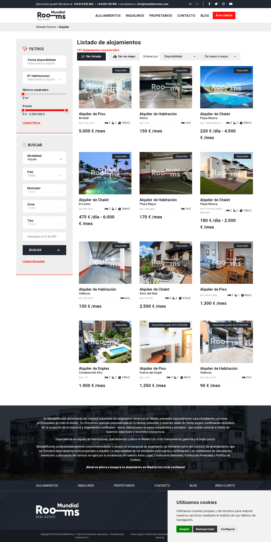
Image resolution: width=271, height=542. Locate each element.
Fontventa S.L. (82, 537)
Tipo (30, 220)
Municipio (34, 188)
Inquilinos (135, 15)
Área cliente (224, 15)
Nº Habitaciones (38, 76)
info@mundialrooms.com (152, 4)
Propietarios (160, 15)
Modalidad (34, 156)
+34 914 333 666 (83, 4)
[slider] (23, 94)
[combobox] (44, 157)
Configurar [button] (228, 529)
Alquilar (64, 27)
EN (197, 4)
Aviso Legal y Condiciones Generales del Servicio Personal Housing (160, 536)
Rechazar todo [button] (205, 529)
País (30, 172)
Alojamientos (108, 15)
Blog (205, 15)
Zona (30, 204)
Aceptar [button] (184, 529)
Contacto (186, 15)
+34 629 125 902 (107, 4)
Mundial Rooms (46, 27)
